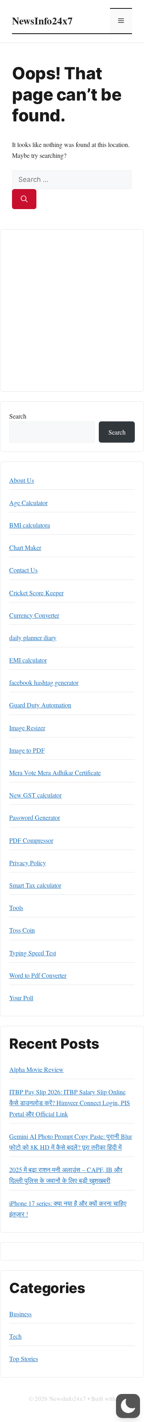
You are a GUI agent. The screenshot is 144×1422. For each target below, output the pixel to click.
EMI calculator (28, 660)
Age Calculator (28, 502)
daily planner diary (32, 637)
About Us (21, 480)
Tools (16, 907)
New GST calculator (35, 795)
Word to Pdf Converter (37, 975)
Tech (15, 1336)
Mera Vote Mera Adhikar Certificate (55, 772)
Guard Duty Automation (40, 705)
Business (20, 1313)
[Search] (24, 199)
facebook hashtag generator (43, 682)
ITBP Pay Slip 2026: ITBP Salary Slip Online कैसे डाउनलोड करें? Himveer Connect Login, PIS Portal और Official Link (69, 1103)
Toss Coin (22, 930)
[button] (128, 1406)
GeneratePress (72, 1408)
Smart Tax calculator (35, 885)
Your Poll (21, 997)
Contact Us (23, 570)
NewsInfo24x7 (42, 20)
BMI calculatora (29, 525)
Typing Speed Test (32, 953)
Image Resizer (27, 727)
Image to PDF (27, 750)
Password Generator (34, 817)
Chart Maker (25, 547)
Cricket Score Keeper (36, 592)
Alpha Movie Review (36, 1069)
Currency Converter (34, 615)
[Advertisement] (72, 310)
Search (17, 416)
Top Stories (23, 1358)
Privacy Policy (27, 862)
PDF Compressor (31, 840)
